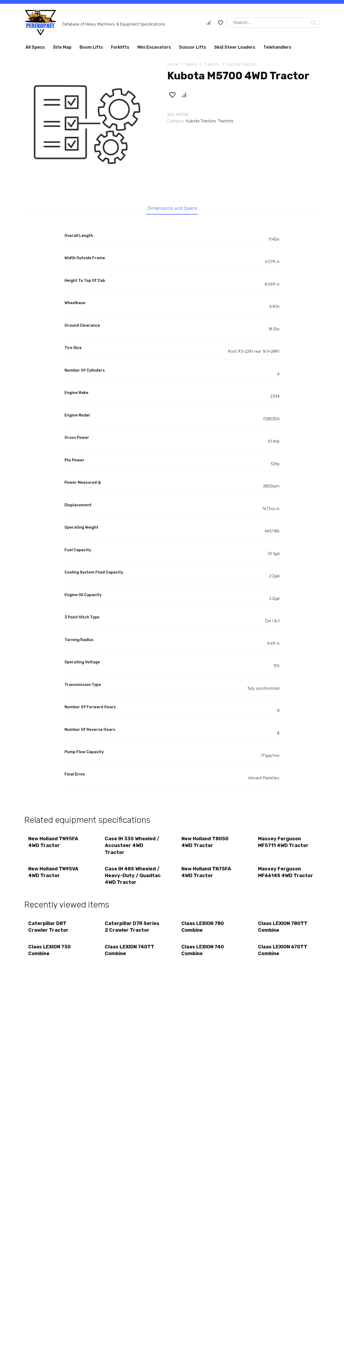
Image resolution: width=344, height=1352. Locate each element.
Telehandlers (277, 47)
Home (172, 64)
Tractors (212, 64)
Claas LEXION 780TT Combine (282, 926)
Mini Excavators (154, 47)
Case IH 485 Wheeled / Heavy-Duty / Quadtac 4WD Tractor (133, 875)
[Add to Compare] (184, 95)
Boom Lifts (91, 47)
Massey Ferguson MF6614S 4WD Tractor (285, 872)
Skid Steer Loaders (234, 47)
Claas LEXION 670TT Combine (282, 950)
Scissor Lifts (192, 47)
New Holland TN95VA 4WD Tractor (53, 872)
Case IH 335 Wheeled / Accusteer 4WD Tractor (132, 845)
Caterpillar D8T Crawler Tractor (48, 926)
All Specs (35, 47)
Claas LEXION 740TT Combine (129, 950)
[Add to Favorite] (172, 95)
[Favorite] (221, 22)
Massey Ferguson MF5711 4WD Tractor (283, 842)
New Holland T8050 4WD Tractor (204, 842)
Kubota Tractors (241, 64)
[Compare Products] (208, 22)
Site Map (62, 47)
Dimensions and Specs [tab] (172, 208)
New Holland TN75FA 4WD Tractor (206, 872)
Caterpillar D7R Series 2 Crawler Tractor (132, 926)
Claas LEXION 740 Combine (202, 950)
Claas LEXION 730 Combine (49, 950)
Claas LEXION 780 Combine (202, 926)
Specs (191, 64)
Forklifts (120, 47)
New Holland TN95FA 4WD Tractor (53, 842)
